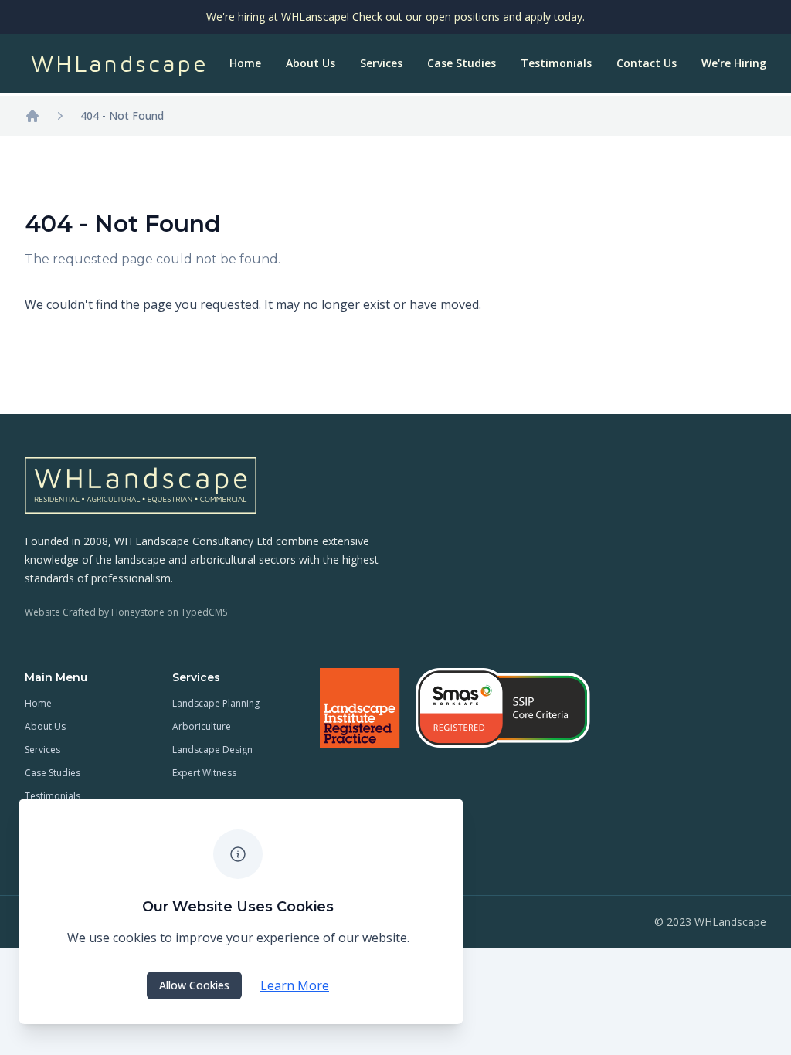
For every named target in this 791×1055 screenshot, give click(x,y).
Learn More (294, 985)
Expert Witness (204, 772)
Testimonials (556, 63)
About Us (310, 63)
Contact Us (646, 63)
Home (245, 63)
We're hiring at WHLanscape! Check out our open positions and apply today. (395, 16)
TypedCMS (204, 612)
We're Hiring (733, 63)
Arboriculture (201, 726)
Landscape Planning (216, 703)
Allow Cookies (194, 985)
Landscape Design (212, 749)
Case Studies (461, 63)
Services (381, 63)
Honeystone (138, 612)
